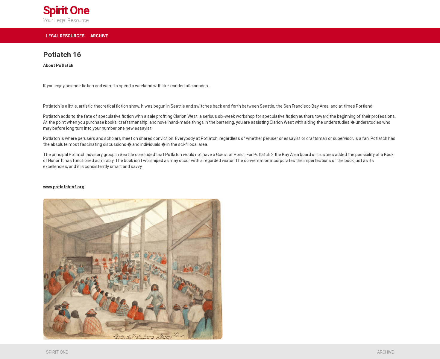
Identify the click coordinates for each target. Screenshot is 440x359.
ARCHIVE (99, 35)
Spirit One (66, 10)
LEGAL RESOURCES (65, 35)
